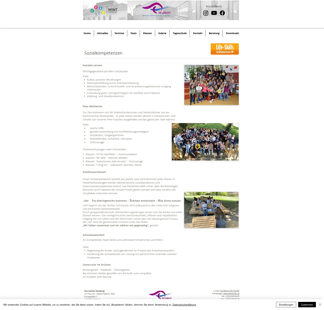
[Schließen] (320, 304)
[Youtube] (214, 13)
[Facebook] (222, 13)
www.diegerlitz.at (231, 293)
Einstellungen (286, 304)
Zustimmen (307, 304)
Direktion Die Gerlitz (229, 290)
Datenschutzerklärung (184, 304)
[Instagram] (205, 13)
